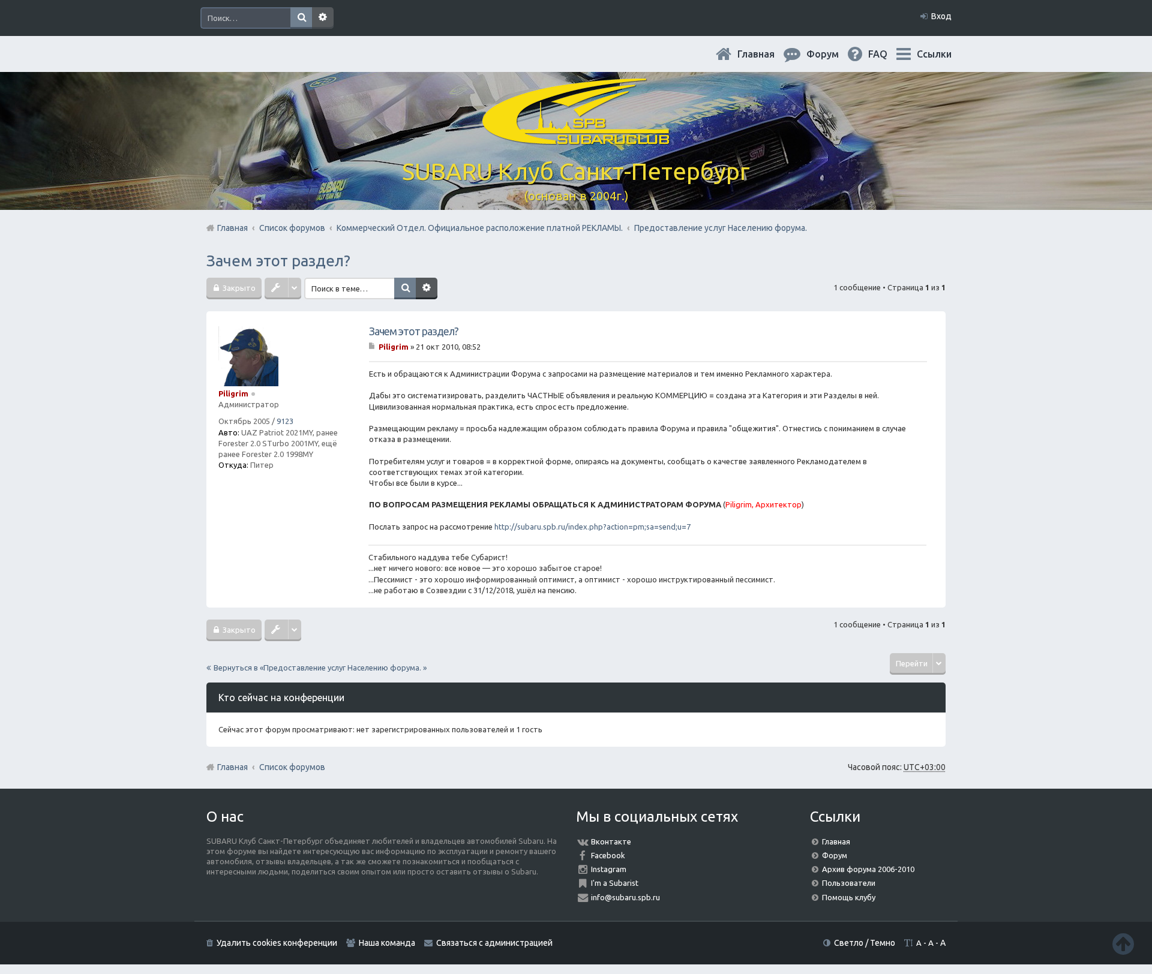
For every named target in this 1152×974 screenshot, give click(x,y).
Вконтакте (611, 841)
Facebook (608, 855)
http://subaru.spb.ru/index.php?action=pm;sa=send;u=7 (592, 526)
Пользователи (848, 883)
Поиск (301, 18)
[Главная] (576, 137)
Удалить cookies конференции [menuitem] (277, 943)
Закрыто (238, 288)
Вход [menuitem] (941, 16)
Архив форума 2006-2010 (868, 869)
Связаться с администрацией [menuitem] (494, 943)
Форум (834, 855)
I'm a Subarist (614, 883)
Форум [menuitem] (832, 54)
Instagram (608, 869)
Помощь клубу (848, 897)
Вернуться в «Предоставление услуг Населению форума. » (320, 667)
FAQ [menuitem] (887, 54)
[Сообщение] (373, 346)
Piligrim (233, 393)
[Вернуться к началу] (1123, 944)
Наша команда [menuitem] (387, 943)
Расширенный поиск (323, 18)
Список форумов (292, 767)
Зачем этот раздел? (278, 260)
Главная (765, 54)
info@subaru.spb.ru (625, 897)
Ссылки (934, 54)
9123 (285, 421)
